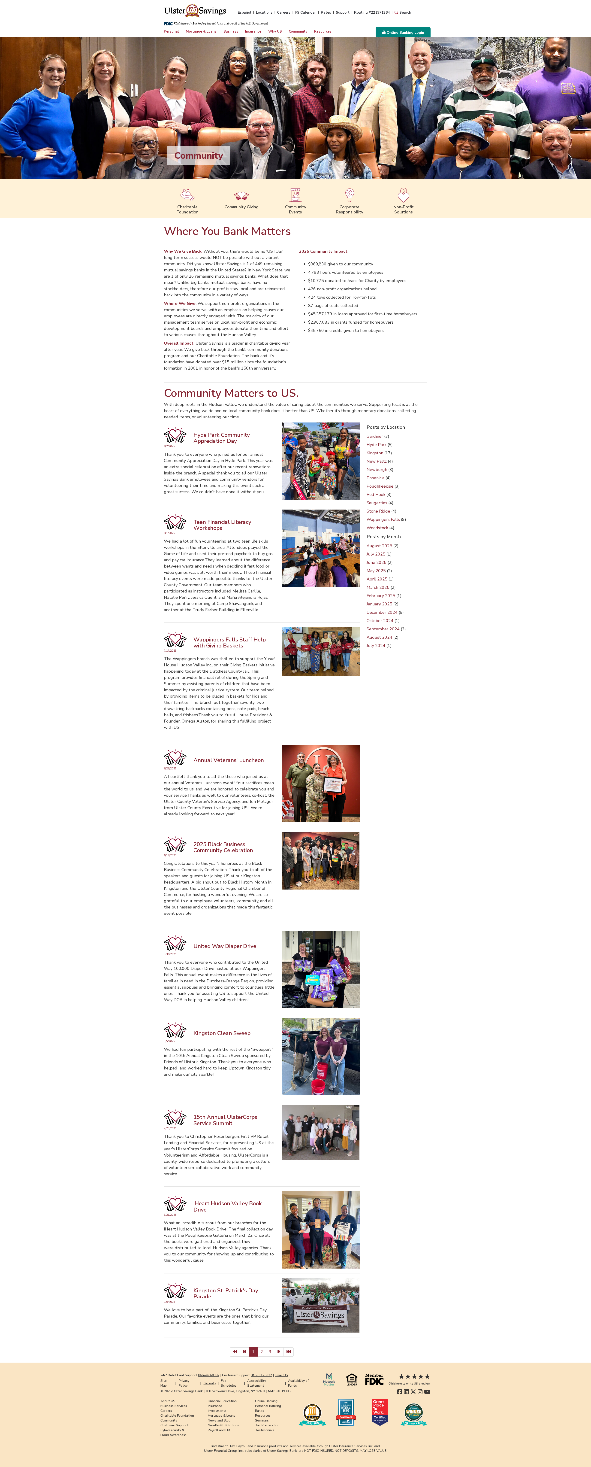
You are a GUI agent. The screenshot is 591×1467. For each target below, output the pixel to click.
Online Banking (266, 1401)
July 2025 (376, 554)
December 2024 (382, 612)
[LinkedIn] (406, 1392)
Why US (275, 31)
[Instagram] (420, 1392)
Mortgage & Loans (201, 31)
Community (298, 31)
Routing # (372, 12)
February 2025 (381, 595)
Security (210, 1383)
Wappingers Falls (383, 519)
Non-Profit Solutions (223, 1425)
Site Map (163, 1383)
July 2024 (376, 645)
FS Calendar (305, 12)
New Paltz (377, 461)
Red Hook (376, 494)
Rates (326, 12)
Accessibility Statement (256, 1383)
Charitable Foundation (177, 1415)
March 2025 (378, 587)
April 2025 (377, 579)
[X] (413, 1392)
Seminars (262, 1420)
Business (230, 31)
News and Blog (219, 1420)
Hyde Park (376, 444)
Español (244, 12)
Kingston (375, 453)
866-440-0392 (208, 1375)
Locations (264, 12)
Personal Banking (268, 1406)
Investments (217, 1411)
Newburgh (377, 469)
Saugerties (377, 503)
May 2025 (376, 571)
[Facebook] (399, 1392)
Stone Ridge (378, 511)
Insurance (253, 31)
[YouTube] (427, 1392)
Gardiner (375, 436)
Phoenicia (375, 478)
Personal (171, 31)
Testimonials (264, 1430)
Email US (281, 1375)
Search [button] (405, 12)
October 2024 (380, 620)
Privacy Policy (184, 1383)
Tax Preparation (267, 1425)
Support (343, 12)
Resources (323, 31)
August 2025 (379, 546)
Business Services (173, 1406)
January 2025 (379, 604)
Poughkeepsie (380, 486)
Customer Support (174, 1425)
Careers (283, 12)
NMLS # (279, 1391)
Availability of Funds (298, 1383)
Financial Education (222, 1401)
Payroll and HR (219, 1430)
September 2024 (383, 629)
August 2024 (379, 637)
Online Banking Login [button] (405, 32)
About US (167, 1401)
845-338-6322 (261, 1375)
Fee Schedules (228, 1383)
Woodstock (377, 528)
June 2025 (376, 562)
